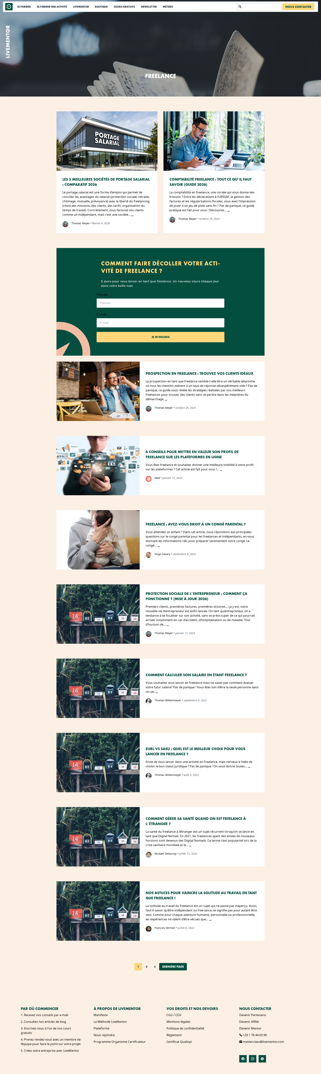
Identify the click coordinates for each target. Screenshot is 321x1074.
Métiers (168, 6)
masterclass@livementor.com (263, 1042)
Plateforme (101, 1028)
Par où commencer (40, 1008)
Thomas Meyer (80, 223)
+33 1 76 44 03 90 (254, 1035)
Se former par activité (52, 6)
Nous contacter (298, 7)
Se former (24, 6)
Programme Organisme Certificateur (120, 1042)
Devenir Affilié (249, 1022)
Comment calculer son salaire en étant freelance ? (196, 675)
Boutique (101, 6)
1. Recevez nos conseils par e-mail (44, 1015)
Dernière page (173, 967)
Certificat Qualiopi (179, 1042)
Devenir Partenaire (252, 1015)
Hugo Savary (162, 554)
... (132, 215)
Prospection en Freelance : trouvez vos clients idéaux (199, 373)
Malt (157, 478)
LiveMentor (81, 6)
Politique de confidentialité (185, 1028)
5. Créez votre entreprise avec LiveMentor (50, 1051)
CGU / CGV (173, 1015)
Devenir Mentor (250, 1028)
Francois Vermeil (165, 928)
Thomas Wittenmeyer (168, 700)
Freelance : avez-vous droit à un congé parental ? (196, 524)
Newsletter (149, 6)
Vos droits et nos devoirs (192, 1008)
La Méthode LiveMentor (110, 1022)
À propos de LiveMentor (117, 1008)
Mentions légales (178, 1022)
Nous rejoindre (104, 1035)
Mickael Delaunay (165, 853)
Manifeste (101, 1015)
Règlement (174, 1035)
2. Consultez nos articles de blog (43, 1022)
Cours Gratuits (124, 6)
